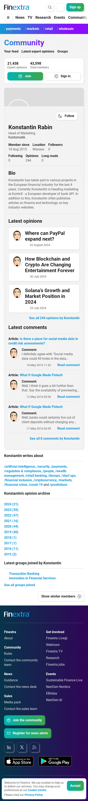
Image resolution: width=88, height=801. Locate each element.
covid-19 (36, 485)
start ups (69, 476)
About (8, 638)
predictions (59, 485)
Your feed (11, 51)
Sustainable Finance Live (64, 680)
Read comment (68, 365)
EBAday (51, 693)
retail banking (36, 476)
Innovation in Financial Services (32, 578)
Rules (8, 654)
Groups (62, 51)
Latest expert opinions (37, 51)
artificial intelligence (20, 466)
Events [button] (59, 17)
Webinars (53, 645)
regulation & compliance (23, 471)
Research (43, 17)
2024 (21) (11, 504)
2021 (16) (11, 521)
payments (59, 466)
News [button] (20, 17)
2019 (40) (11, 532)
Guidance (11, 680)
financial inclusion (18, 480)
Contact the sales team (20, 709)
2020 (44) (11, 526)
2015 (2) (10, 554)
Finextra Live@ (56, 638)
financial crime (16, 485)
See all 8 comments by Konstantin (55, 438)
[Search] (50, 7)
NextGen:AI (54, 700)
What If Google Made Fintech (41, 375)
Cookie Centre (37, 790)
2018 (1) (10, 538)
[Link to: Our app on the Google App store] (55, 761)
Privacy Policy (34, 794)
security (44, 466)
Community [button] (77, 17)
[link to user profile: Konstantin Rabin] (44, 110)
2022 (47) (11, 515)
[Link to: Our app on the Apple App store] (19, 761)
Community (24, 42)
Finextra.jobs (55, 664)
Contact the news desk (20, 687)
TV (30, 17)
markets (65, 480)
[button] (8, 17)
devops (54, 476)
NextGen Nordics (58, 687)
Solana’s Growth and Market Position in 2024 (47, 296)
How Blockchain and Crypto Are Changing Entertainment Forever (49, 264)
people (49, 471)
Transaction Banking (24, 574)
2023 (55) (11, 510)
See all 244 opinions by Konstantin (54, 318)
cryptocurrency (46, 480)
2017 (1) (10, 543)
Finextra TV (54, 651)
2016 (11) (11, 549)
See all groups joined (19, 585)
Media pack (12, 702)
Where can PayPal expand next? (45, 236)
